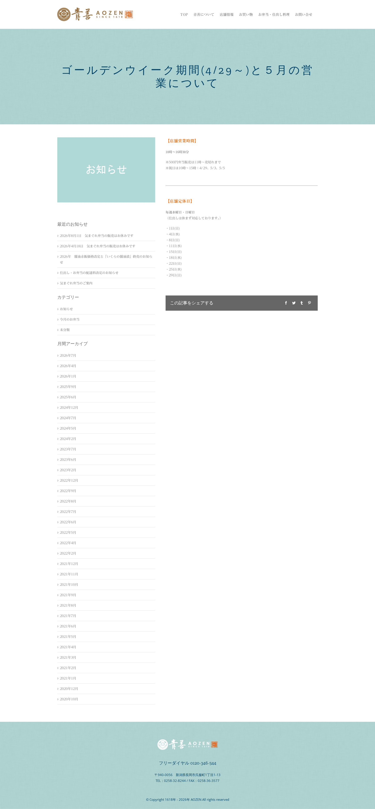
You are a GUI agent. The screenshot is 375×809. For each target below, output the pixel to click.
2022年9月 (68, 490)
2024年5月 (68, 428)
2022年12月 (69, 480)
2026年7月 (68, 355)
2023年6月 (68, 459)
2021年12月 (69, 563)
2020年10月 (69, 699)
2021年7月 (68, 615)
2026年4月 (68, 366)
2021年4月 (68, 647)
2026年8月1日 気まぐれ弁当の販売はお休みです (96, 235)
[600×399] (106, 139)
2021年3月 (68, 657)
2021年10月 (69, 584)
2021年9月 (68, 595)
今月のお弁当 (69, 319)
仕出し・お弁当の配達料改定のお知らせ (89, 272)
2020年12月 (69, 688)
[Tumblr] (302, 303)
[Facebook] (286, 303)
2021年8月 (68, 605)
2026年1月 (68, 376)
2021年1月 (68, 678)
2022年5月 (68, 532)
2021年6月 (68, 626)
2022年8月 (68, 501)
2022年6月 (68, 522)
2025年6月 (68, 397)
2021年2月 (68, 668)
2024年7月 (68, 418)
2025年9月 (68, 386)
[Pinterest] (309, 303)
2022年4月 (68, 543)
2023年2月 (68, 470)
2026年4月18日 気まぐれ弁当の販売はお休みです (97, 246)
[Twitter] (294, 303)
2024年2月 (68, 438)
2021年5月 (68, 636)
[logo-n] (187, 740)
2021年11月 (69, 574)
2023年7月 (68, 449)
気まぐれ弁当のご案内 (76, 283)
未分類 (65, 329)
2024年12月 (69, 407)
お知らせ (66, 309)
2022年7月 (68, 511)
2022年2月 (68, 553)
